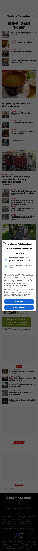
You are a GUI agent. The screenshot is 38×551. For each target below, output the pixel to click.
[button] (19, 271)
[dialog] (19, 275)
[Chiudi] (4, 242)
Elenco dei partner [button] (21, 285)
